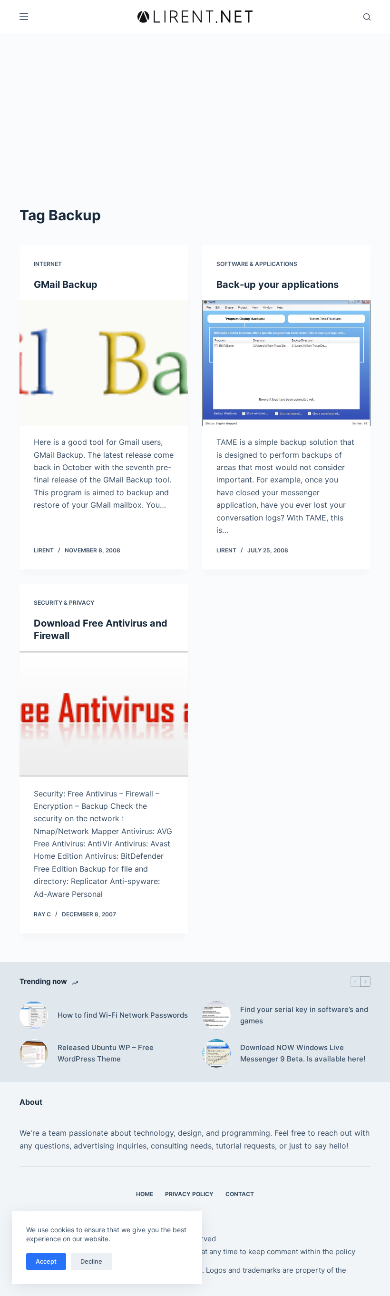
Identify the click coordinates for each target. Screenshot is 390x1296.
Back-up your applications (277, 284)
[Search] (366, 16)
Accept (46, 1261)
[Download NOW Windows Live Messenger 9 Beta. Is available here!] (216, 1053)
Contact (239, 1194)
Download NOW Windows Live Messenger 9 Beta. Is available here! (302, 1053)
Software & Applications (256, 263)
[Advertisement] (195, 133)
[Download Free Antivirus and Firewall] (104, 714)
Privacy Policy (189, 1194)
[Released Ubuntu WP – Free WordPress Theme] (34, 1053)
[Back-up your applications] (286, 363)
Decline (91, 1261)
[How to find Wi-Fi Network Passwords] (34, 1015)
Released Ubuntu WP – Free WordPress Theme (106, 1053)
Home (144, 1194)
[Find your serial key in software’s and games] (216, 1015)
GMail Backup (66, 284)
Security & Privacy (64, 602)
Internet (48, 263)
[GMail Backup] (104, 363)
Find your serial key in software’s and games (304, 1015)
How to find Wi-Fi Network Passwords (123, 1015)
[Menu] (24, 16)
